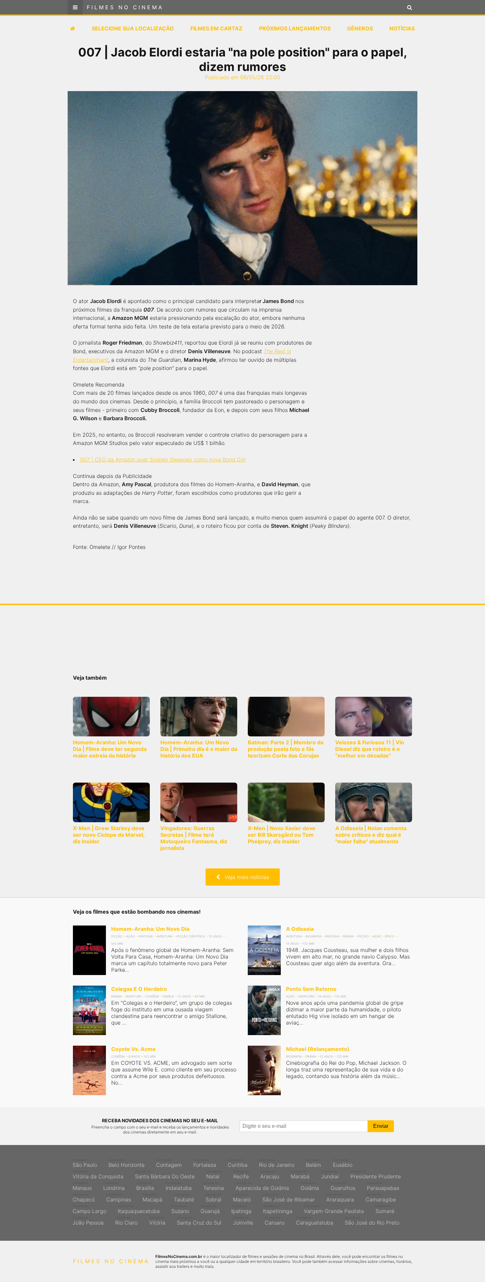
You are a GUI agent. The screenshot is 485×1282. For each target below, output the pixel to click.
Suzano (180, 1209)
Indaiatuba (179, 1186)
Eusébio (342, 1163)
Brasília (145, 1186)
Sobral (213, 1198)
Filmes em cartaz (216, 28)
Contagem (169, 1163)
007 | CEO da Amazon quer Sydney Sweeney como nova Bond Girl (163, 459)
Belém (313, 1163)
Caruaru (274, 1221)
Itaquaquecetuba (139, 1209)
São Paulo (85, 1163)
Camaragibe (381, 1198)
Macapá (152, 1198)
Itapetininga (277, 1209)
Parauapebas (383, 1186)
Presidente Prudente (375, 1175)
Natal (214, 1175)
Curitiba (237, 1163)
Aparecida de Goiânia (262, 1186)
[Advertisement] (367, 403)
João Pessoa (88, 1221)
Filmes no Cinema (125, 7)
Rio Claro (126, 1221)
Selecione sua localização (133, 28)
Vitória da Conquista (98, 1175)
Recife (241, 1175)
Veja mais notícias (244, 877)
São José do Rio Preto (372, 1221)
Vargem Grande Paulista (334, 1209)
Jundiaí (330, 1175)
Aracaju (269, 1175)
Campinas (118, 1198)
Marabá (300, 1175)
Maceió (242, 1198)
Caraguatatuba (314, 1221)
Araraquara (340, 1198)
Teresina (213, 1186)
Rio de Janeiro (276, 1163)
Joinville (243, 1221)
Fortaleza (204, 1163)
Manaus (82, 1186)
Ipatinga (241, 1209)
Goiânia (310, 1186)
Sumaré (384, 1209)
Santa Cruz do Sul (199, 1221)
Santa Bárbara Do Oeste (165, 1175)
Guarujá (210, 1209)
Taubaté (184, 1198)
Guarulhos (343, 1186)
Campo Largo (89, 1209)
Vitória (157, 1221)
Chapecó (84, 1198)
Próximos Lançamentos (295, 28)
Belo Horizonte (127, 1163)
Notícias (402, 28)
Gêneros (360, 28)
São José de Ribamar (288, 1198)
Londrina (114, 1186)
